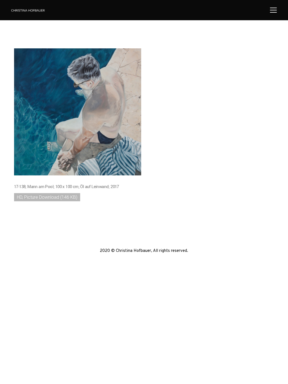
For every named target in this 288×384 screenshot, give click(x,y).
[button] (26, 113)
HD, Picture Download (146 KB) (47, 197)
